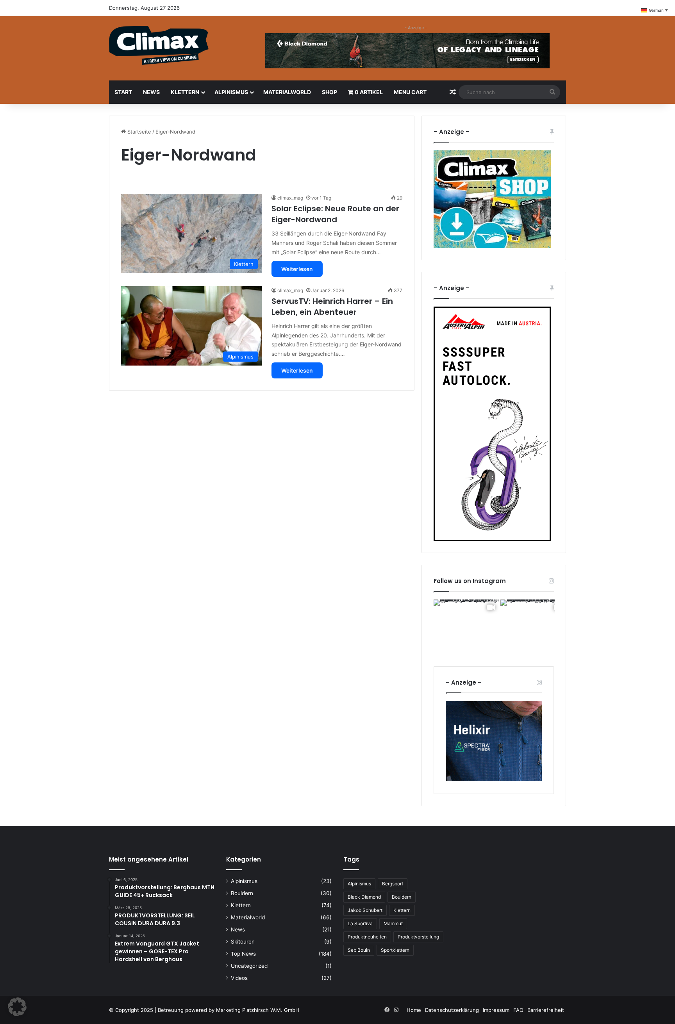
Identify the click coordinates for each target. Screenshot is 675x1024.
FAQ (518, 1010)
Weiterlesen (297, 269)
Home (414, 1010)
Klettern (185, 92)
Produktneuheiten (367, 937)
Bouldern (242, 893)
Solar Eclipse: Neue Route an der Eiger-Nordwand (335, 214)
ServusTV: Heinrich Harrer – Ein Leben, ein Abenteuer (332, 307)
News (151, 92)
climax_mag (290, 198)
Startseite (138, 131)
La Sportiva (360, 923)
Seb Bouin (359, 950)
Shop (329, 92)
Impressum (496, 1010)
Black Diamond (364, 897)
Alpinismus (231, 92)
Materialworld (287, 92)
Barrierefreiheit (545, 1010)
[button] (17, 1007)
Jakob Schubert (365, 910)
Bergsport (392, 884)
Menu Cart (410, 92)
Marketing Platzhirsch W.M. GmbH (257, 1010)
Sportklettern (395, 950)
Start (123, 92)
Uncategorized (249, 966)
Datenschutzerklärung (452, 1010)
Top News (243, 954)
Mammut (393, 923)
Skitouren (243, 941)
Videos (239, 978)
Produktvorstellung (418, 937)
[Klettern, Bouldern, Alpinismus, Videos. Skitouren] (159, 45)
